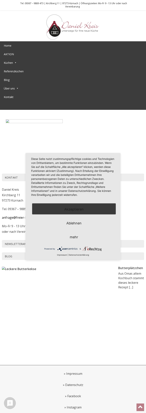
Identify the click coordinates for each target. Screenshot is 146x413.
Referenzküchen (14, 71)
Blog (7, 80)
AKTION (9, 54)
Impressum (74, 374)
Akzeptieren (74, 209)
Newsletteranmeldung (22, 244)
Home (7, 45)
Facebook (74, 396)
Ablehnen (74, 223)
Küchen (8, 63)
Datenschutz (74, 385)
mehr (74, 237)
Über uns (9, 88)
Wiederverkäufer (14, 105)
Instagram (74, 407)
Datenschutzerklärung (79, 255)
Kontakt (8, 97)
